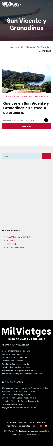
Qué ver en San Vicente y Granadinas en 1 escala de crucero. (26, 107)
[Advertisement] (26, 194)
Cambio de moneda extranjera (16, 367)
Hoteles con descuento (12, 360)
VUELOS (11, 240)
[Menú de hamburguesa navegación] (49, 4)
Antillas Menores (26, 47)
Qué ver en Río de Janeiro (13, 404)
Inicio (12, 47)
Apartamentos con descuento (15, 363)
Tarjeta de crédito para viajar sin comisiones (22, 373)
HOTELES (11, 243)
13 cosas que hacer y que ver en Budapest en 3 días (25, 387)
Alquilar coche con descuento (15, 357)
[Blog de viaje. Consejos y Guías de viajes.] (22, 4)
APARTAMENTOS (15, 247)
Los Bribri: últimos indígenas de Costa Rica (21, 401)
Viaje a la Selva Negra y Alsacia (16, 394)
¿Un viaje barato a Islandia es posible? (19, 391)
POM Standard (33, 434)
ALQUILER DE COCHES (18, 236)
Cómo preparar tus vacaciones (16, 350)
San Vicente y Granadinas (35, 96)
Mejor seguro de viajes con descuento (19, 370)
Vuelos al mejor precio (12, 354)
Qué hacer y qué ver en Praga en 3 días (19, 397)
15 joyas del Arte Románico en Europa (19, 407)
